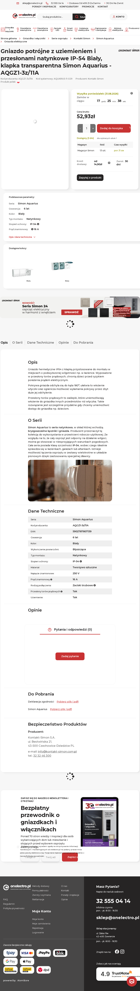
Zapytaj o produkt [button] (90, 177)
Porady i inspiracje (44, 6)
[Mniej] (80, 128)
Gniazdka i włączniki (9, 29)
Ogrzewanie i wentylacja (100, 29)
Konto (120, 17)
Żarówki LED (57, 29)
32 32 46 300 (42, 755)
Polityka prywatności (13, 908)
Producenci (134, 28)
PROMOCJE (88, 6)
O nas (64, 886)
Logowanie (38, 932)
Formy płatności (40, 890)
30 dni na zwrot (114, 3)
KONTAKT (103, 6)
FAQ (5, 899)
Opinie (64, 899)
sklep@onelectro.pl (32, 3)
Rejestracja (38, 928)
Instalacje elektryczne (83, 29)
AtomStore (23, 980)
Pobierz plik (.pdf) (68, 701)
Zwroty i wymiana (41, 895)
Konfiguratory (69, 6)
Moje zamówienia (41, 923)
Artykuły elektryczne (117, 29)
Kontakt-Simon (96, 78)
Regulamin (9, 904)
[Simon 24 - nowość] (70, 307)
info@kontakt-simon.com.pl (57, 751)
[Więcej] (93, 128)
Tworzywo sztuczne (85, 567)
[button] (131, 93)
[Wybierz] (18, 847)
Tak (75, 597)
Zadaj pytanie (70, 656)
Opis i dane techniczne (20, 237)
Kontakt (65, 890)
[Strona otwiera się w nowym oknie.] (117, 951)
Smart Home (69, 29)
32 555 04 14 (57, 3)
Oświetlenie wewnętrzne (25, 29)
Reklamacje (38, 899)
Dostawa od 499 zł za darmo (85, 3)
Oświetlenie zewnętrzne (42, 29)
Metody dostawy (40, 886)
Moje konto (38, 919)
